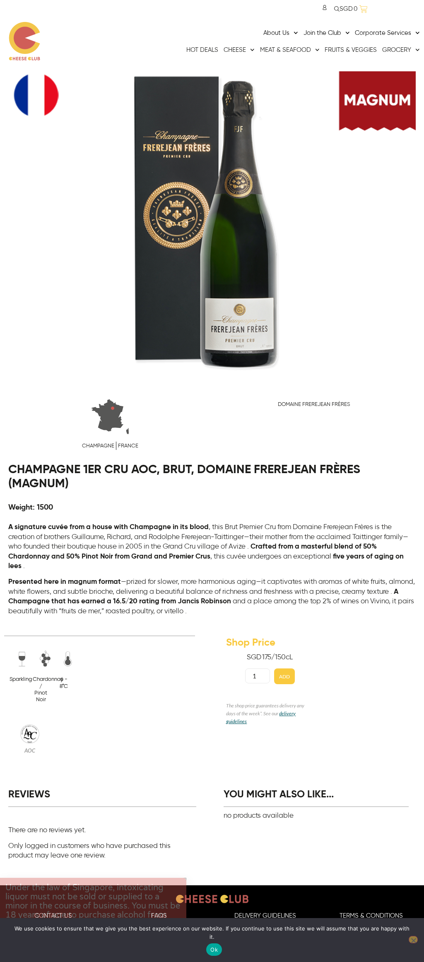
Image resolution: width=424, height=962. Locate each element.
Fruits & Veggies (351, 50)
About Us (276, 33)
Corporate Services (383, 33)
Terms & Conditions (371, 916)
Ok (214, 949)
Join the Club (322, 33)
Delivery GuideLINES (265, 916)
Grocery (396, 50)
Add (284, 676)
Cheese (235, 50)
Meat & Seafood (285, 50)
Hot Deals (202, 50)
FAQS (159, 916)
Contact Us (53, 916)
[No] (413, 939)
